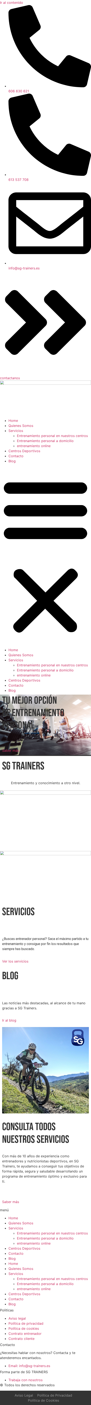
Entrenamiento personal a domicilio (45, 441)
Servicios (15, 431)
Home (13, 420)
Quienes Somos (20, 426)
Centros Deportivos (24, 451)
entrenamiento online (34, 446)
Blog (12, 461)
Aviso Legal (24, 1395)
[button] (45, 555)
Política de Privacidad (54, 1395)
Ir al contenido (11, 2)
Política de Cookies (43, 1400)
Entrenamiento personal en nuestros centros (52, 436)
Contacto (15, 456)
